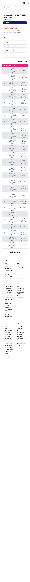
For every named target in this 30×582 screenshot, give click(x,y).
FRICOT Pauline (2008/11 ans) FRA (12, 208)
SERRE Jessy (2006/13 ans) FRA (12, 115)
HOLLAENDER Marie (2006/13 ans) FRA (12, 188)
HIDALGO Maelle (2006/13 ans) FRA (12, 102)
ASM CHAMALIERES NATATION (23, 83)
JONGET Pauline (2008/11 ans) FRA (12, 195)
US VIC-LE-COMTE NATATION (23, 70)
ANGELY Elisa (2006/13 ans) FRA (12, 141)
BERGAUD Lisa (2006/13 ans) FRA (12, 83)
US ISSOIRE (23, 109)
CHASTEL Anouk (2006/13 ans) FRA (12, 70)
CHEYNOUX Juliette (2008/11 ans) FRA (12, 232)
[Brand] (26, 3)
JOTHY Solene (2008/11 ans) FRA (12, 96)
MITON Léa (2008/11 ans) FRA (12, 226)
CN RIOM (22, 175)
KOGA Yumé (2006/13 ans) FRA (12, 238)
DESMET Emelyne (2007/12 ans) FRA (12, 77)
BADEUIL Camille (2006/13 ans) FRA (12, 109)
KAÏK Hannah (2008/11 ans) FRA (12, 175)
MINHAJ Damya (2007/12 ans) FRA (12, 129)
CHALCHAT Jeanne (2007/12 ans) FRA (12, 122)
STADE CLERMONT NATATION (23, 96)
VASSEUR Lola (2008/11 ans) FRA (12, 214)
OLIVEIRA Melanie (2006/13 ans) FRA (12, 245)
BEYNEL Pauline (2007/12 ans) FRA (12, 90)
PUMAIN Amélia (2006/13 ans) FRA (12, 169)
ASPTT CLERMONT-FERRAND (23, 77)
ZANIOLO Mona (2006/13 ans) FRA (12, 155)
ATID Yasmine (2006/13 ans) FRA (12, 181)
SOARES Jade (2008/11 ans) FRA (12, 201)
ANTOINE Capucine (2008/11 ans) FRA (12, 220)
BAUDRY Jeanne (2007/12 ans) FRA (12, 162)
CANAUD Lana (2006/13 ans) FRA (12, 136)
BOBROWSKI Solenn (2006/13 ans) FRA (12, 148)
